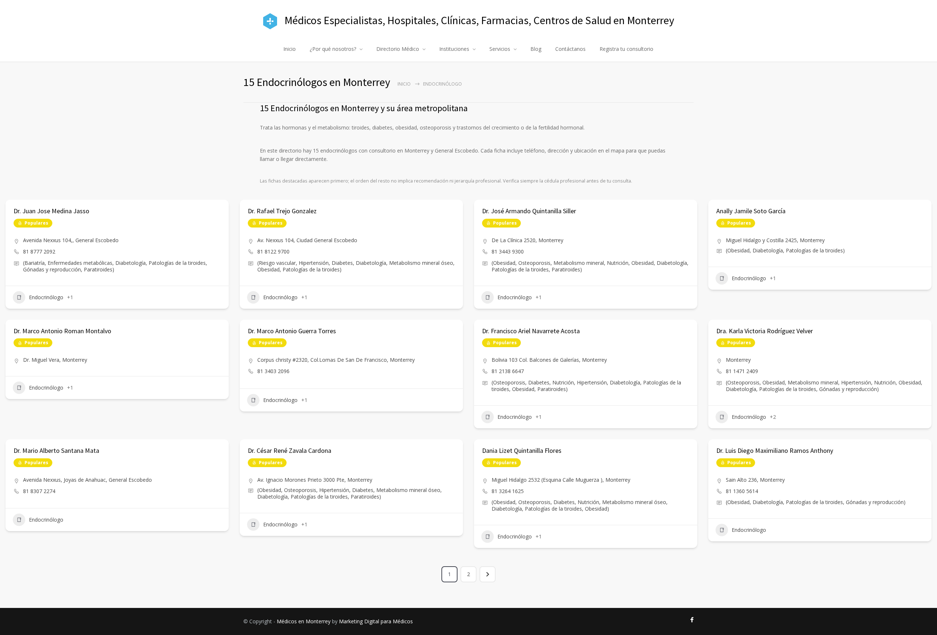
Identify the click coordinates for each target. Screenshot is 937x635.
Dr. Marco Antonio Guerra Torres (292, 331)
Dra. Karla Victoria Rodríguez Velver (764, 331)
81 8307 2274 (39, 491)
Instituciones (454, 48)
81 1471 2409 (742, 371)
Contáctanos (570, 48)
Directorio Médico (397, 48)
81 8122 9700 (273, 251)
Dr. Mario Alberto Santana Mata (56, 450)
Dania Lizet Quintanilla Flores (521, 450)
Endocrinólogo (46, 297)
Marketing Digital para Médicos (376, 621)
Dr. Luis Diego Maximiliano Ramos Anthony (774, 450)
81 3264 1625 (508, 491)
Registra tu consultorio (626, 48)
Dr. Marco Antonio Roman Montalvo (62, 331)
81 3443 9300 (508, 251)
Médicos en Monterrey (304, 621)
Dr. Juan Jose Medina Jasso (51, 211)
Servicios (499, 48)
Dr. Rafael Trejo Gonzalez (282, 211)
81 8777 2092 (39, 251)
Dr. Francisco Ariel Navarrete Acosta (531, 331)
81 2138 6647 (508, 371)
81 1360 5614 (742, 491)
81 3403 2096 (273, 371)
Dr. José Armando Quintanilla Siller (529, 211)
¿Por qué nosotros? (333, 48)
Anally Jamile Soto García (750, 211)
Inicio (289, 48)
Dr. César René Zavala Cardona (289, 450)
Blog (535, 48)
